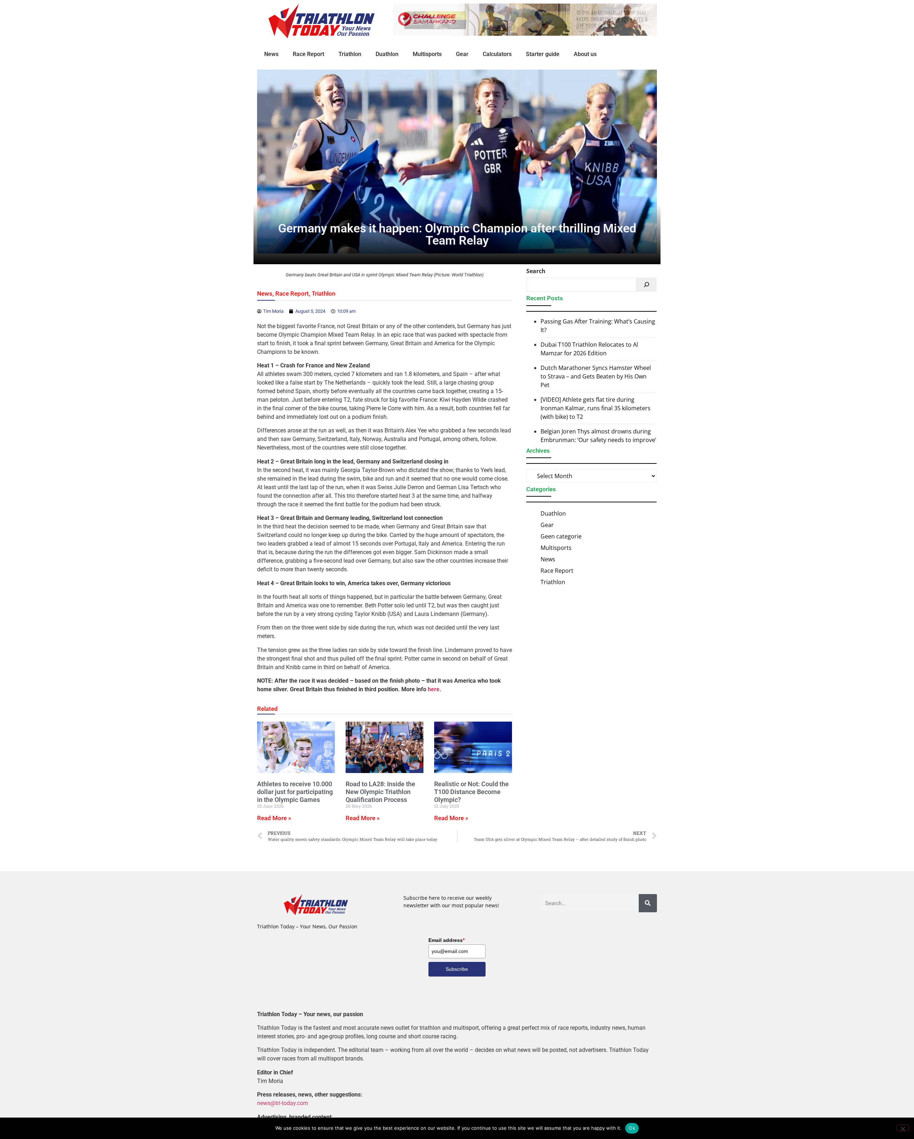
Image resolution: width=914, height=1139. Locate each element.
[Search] (647, 284)
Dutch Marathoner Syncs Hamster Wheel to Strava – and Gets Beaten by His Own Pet (596, 376)
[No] (903, 1128)
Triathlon (349, 54)
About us (585, 54)
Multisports (427, 54)
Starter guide (542, 54)
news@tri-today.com (282, 1103)
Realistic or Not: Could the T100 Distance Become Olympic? (471, 791)
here (434, 689)
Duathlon (387, 54)
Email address (446, 940)
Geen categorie (561, 536)
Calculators (497, 54)
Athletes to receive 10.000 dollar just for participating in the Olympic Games (295, 791)
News (271, 54)
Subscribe (457, 969)
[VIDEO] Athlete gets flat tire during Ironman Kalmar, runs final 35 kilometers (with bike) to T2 (596, 408)
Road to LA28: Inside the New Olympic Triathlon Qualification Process (380, 791)
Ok (632, 1128)
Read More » (274, 818)
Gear (462, 54)
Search (536, 271)
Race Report (308, 54)
